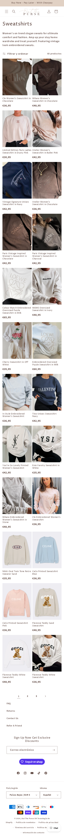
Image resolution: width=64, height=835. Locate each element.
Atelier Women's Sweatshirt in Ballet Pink (45, 151)
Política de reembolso (25, 822)
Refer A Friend (14, 725)
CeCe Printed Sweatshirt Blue (45, 572)
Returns (11, 710)
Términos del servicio (24, 827)
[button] (6, 11)
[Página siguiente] (45, 696)
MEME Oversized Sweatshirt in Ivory (42, 309)
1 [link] (18, 696)
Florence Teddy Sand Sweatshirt (43, 624)
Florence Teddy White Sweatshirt (13, 676)
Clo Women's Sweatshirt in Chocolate (16, 99)
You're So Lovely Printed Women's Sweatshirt (15, 466)
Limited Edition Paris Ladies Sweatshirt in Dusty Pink (17, 151)
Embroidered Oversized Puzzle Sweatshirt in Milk (45, 363)
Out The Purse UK (29, 818)
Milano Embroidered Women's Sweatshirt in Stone (14, 520)
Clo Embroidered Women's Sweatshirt (46, 518)
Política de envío (44, 827)
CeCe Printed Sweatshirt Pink (15, 624)
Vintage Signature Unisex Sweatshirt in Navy (15, 203)
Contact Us (12, 718)
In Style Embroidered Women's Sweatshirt (13, 415)
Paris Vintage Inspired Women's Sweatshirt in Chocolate (14, 256)
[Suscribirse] (53, 750)
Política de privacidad (48, 822)
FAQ (9, 703)
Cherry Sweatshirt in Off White (15, 363)
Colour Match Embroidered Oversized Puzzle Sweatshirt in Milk (16, 310)
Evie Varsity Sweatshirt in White (46, 466)
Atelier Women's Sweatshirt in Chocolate (45, 203)
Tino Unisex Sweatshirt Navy (44, 415)
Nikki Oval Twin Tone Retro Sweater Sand (16, 572)
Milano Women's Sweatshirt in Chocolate (45, 99)
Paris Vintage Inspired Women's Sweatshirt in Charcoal (44, 256)
